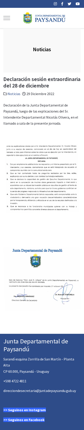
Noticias (14, 94)
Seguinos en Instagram (27, 410)
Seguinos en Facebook (26, 419)
